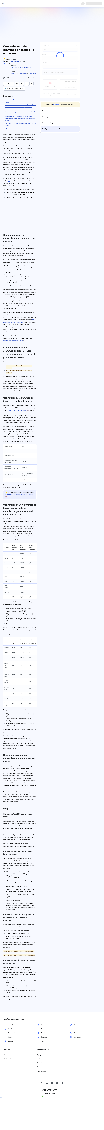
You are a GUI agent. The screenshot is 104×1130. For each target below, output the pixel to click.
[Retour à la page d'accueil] (11, 4)
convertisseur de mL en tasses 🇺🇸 (18, 410)
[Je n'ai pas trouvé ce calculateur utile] (12, 84)
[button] (60, 104)
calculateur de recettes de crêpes (13, 341)
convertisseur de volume (25, 332)
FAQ (9, 181)
